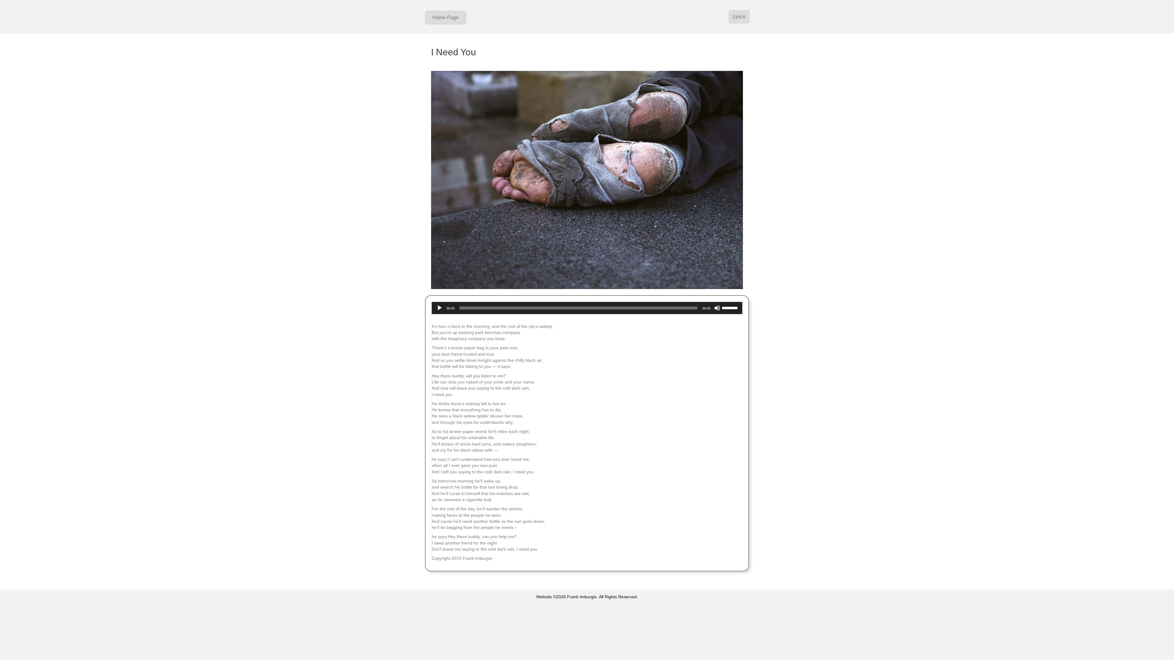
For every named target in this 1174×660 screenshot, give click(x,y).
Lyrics (739, 16)
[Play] (440, 308)
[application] (587, 308)
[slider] (730, 307)
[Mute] (717, 308)
